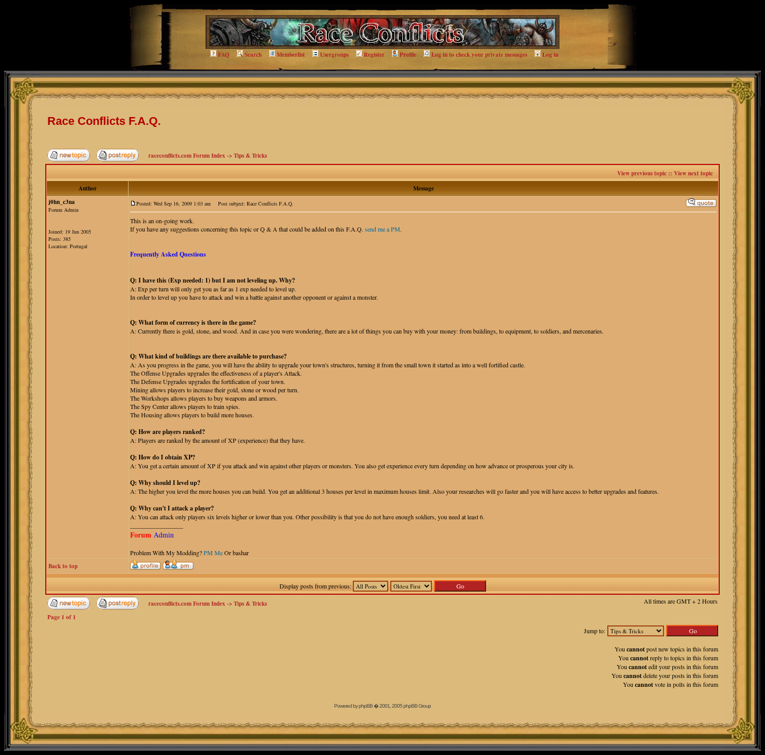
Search (253, 54)
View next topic (693, 173)
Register (374, 54)
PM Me (213, 552)
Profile (408, 54)
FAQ (224, 54)
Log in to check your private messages (479, 54)
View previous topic (642, 173)
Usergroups (334, 54)
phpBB (366, 706)
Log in (550, 54)
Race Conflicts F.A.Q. (104, 120)
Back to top (63, 566)
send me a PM (382, 229)
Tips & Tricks (250, 155)
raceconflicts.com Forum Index (186, 155)
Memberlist (291, 54)
